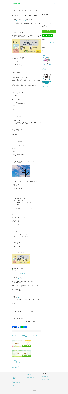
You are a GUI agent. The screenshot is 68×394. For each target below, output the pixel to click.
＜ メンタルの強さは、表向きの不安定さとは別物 (21, 333)
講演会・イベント (31, 10)
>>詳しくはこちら (45, 86)
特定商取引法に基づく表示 (30, 377)
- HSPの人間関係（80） (16, 362)
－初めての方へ (31, 8)
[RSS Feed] (35, 390)
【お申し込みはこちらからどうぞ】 (19, 20)
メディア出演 (24, 10)
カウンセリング (24, 8)
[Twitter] (32, 390)
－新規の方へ (15, 377)
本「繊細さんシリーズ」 (16, 10)
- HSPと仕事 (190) (15, 361)
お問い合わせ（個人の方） (46, 376)
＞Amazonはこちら (45, 69)
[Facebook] (34, 390)
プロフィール (38, 10)
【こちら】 (20, 292)
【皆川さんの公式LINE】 (21, 273)
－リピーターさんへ (39, 8)
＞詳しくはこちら (45, 68)
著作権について (29, 378)
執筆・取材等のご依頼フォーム (46, 379)
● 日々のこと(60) (14, 365)
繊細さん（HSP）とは (16, 8)
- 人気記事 (14, 360)
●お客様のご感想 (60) (15, 367)
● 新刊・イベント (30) (15, 366)
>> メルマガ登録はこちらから (49, 31)
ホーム (13, 374)
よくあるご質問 (29, 374)
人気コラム (47, 8)
